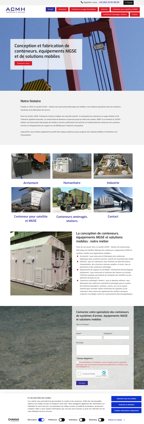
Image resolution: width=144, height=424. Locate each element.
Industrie (104, 9)
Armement (62, 9)
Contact (135, 14)
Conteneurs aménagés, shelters (115, 14)
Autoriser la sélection (126, 405)
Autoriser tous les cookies (126, 398)
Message (79, 343)
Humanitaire (71, 183)
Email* (78, 334)
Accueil (50, 9)
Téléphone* (108, 334)
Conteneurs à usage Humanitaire (84, 9)
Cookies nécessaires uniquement (126, 410)
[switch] (62, 419)
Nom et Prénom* (82, 324)
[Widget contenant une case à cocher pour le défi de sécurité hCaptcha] (92, 374)
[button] (23, 63)
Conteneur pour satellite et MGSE (125, 9)
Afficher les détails (115, 420)
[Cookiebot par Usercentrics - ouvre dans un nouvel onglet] (13, 419)
